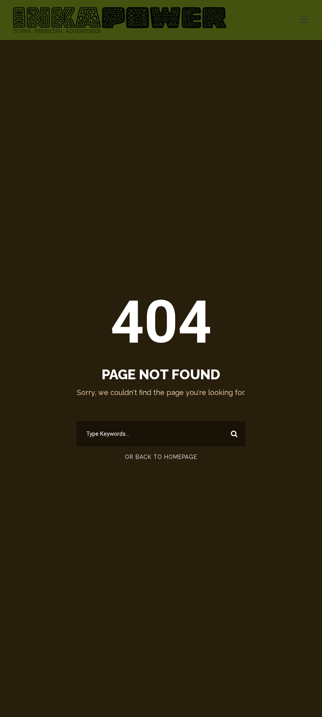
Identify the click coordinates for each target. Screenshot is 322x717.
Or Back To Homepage (161, 457)
